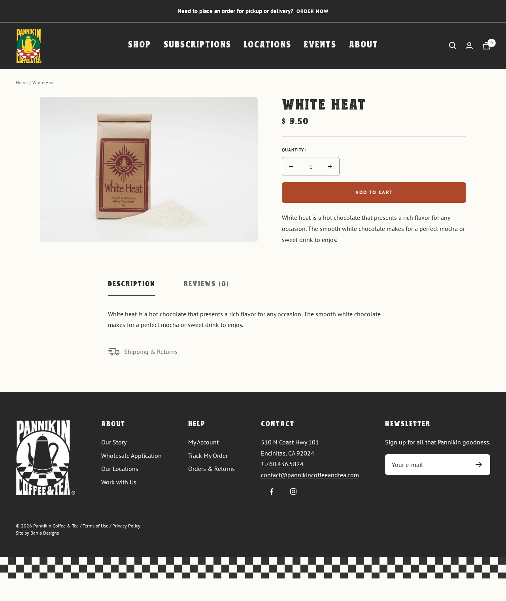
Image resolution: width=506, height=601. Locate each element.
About (363, 45)
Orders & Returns (211, 468)
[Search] (452, 45)
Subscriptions (197, 45)
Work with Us (118, 482)
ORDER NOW (312, 11)
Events (320, 45)
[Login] (469, 45)
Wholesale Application (131, 455)
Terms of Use (95, 526)
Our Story (113, 442)
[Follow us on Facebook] (272, 492)
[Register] (479, 464)
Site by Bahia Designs (37, 533)
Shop (139, 45)
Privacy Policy (126, 526)
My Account (203, 442)
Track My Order (208, 455)
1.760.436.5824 (282, 464)
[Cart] (486, 45)
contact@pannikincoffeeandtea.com (310, 475)
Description (131, 284)
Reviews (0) (206, 284)
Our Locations (119, 468)
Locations (267, 45)
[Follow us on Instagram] (293, 492)
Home (22, 82)
